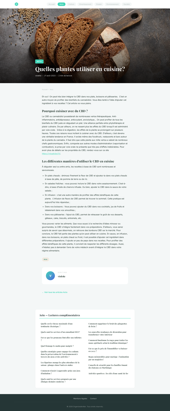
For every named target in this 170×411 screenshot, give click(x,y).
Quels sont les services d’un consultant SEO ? (60, 332)
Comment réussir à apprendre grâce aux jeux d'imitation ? (60, 372)
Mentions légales (80, 398)
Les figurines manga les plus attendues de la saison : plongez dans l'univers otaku (60, 363)
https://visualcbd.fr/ (51, 153)
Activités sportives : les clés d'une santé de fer (108, 373)
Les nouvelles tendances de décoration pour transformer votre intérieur (107, 333)
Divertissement (85, 4)
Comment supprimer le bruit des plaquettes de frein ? (107, 325)
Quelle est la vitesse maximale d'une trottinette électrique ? (57, 325)
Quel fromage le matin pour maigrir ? (57, 346)
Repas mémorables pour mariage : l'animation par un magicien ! (108, 358)
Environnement (113, 4)
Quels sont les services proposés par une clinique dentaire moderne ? (58, 380)
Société (127, 4)
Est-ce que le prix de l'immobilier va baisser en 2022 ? (107, 349)
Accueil (52, 4)
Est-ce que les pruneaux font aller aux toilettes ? (61, 338)
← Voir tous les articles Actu (54, 292)
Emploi (99, 4)
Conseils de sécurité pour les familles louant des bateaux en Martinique (107, 366)
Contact (93, 398)
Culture (71, 4)
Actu (61, 4)
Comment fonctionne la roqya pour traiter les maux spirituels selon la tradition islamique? (108, 341)
